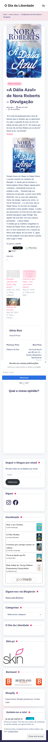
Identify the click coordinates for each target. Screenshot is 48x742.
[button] (24, 363)
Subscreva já (24, 378)
